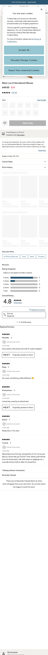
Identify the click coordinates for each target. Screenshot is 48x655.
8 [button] (12, 105)
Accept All (24, 50)
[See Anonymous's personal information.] (14, 390)
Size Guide (41, 100)
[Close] (41, 9)
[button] (24, 161)
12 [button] (28, 105)
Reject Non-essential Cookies (24, 70)
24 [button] (36, 113)
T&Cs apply (21, 135)
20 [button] (20, 113)
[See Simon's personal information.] (9, 420)
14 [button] (36, 105)
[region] (24, 41)
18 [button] (13, 113)
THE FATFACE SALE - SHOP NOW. (24, 2)
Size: (4, 100)
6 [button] (4, 105)
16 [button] (5, 113)
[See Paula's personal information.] (9, 367)
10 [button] (20, 105)
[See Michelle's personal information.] (11, 338)
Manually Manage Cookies (24, 60)
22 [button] (28, 113)
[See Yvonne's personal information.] (10, 443)
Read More (42, 150)
